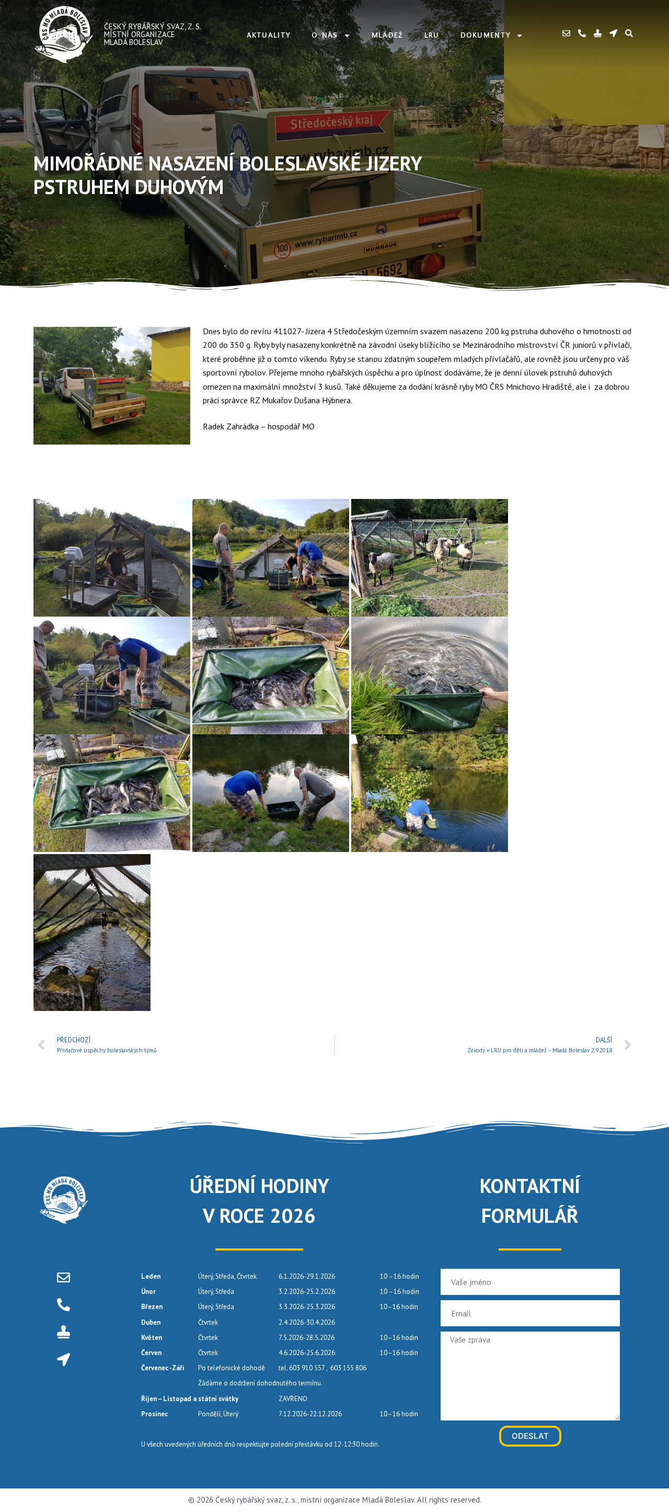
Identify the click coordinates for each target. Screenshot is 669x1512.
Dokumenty (485, 35)
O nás (325, 35)
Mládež (387, 35)
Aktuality (269, 35)
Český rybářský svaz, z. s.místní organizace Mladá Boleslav (152, 34)
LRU (432, 35)
